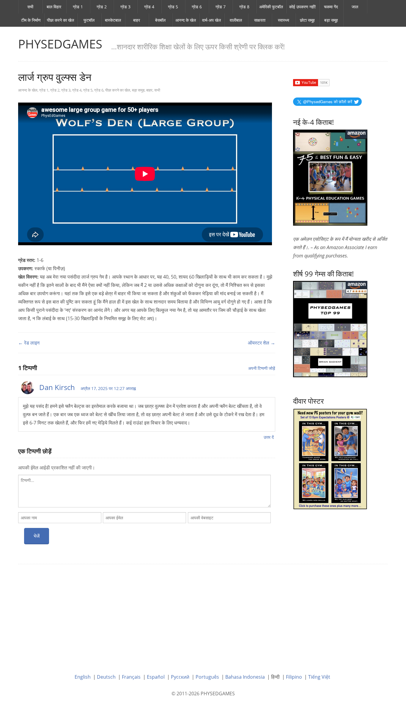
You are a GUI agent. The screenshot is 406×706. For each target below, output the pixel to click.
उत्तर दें (269, 437)
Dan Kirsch (57, 387)
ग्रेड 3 (125, 7)
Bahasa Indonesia (245, 677)
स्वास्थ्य (283, 20)
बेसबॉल (160, 20)
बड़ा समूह (331, 20)
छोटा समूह (307, 20)
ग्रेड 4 (149, 7)
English (83, 677)
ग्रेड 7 (220, 7)
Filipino (294, 677)
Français (131, 677)
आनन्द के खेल (185, 20)
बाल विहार (54, 7)
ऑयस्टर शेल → (261, 342)
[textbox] (144, 491)
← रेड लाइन (29, 342)
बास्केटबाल (113, 20)
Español (156, 677)
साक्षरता (259, 20)
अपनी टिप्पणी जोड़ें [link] (261, 368)
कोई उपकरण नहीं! (302, 7)
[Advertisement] (203, 614)
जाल (355, 7)
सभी (30, 7)
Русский (180, 677)
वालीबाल (236, 20)
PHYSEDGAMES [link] (60, 44)
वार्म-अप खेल (211, 20)
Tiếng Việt (319, 677)
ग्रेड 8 (244, 7)
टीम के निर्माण (31, 20)
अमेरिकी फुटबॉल (271, 7)
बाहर (136, 20)
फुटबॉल (89, 20)
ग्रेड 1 (78, 7)
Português (207, 677)
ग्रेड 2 (102, 7)
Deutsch (106, 677)
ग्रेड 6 (197, 7)
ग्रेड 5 (173, 7)
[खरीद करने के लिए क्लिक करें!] (330, 328)
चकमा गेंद (331, 7)
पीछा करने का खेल (60, 20)
